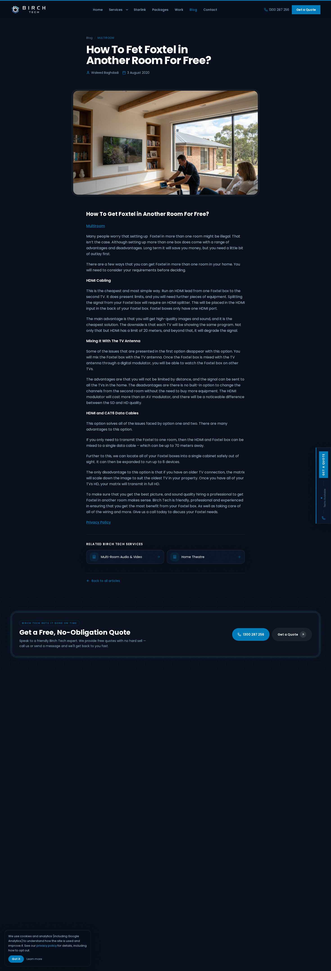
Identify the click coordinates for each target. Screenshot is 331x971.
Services (115, 9)
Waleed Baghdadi (105, 72)
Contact (210, 9)
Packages (160, 9)
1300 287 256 (279, 9)
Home (98, 9)
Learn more (34, 959)
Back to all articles (106, 581)
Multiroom (105, 38)
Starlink (140, 9)
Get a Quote (306, 9)
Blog (193, 9)
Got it (16, 959)
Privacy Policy (98, 522)
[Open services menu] (127, 9)
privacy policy (46, 945)
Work (179, 9)
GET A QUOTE (323, 464)
